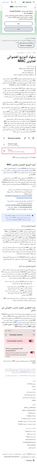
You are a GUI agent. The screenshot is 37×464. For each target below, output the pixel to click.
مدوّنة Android (32, 413)
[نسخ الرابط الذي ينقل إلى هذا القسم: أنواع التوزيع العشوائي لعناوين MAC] (5, 165)
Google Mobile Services (29, 442)
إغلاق (18, 23)
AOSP (34, 52)
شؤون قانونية (17, 454)
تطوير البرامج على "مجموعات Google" (27, 421)
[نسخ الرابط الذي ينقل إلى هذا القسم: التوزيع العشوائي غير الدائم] (17, 266)
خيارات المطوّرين (17, 320)
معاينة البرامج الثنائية (31, 392)
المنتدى (23, 454)
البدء (18, 29)
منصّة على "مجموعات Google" (28, 418)
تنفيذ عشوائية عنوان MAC (20, 83)
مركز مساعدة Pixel (31, 434)
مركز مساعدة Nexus (31, 437)
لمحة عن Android (31, 454)
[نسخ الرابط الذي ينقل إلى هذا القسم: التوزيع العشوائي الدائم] (20, 226)
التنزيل (34, 389)
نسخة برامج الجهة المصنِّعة (30, 395)
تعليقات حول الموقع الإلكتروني (28, 456)
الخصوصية (4, 454)
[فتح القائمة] (33, 2)
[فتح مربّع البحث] (15, 2)
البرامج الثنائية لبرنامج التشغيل (29, 397)
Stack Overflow (31, 445)
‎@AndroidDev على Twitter (29, 410)
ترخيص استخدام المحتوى (25, 371)
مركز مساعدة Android (30, 431)
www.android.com (30, 439)
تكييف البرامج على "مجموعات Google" (27, 424)
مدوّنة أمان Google (31, 416)
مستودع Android (31, 384)
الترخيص (11, 454)
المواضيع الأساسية (20, 52)
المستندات (28, 52)
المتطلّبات (33, 386)
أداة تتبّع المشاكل (32, 448)
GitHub (34, 400)
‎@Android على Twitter (30, 407)
